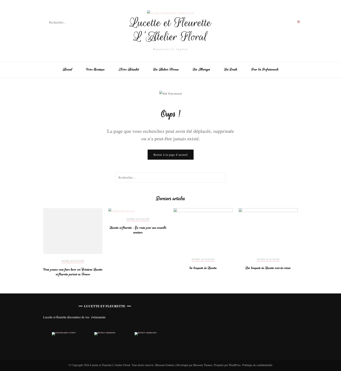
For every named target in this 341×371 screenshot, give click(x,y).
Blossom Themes (202, 365)
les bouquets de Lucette (203, 268)
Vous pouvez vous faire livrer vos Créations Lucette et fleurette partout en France (72, 272)
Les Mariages (201, 69)
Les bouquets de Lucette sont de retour (268, 268)
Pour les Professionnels (265, 69)
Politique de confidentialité (257, 365)
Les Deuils (230, 69)
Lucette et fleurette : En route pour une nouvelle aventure (138, 230)
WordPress (235, 365)
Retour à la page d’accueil (171, 154)
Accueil (67, 69)
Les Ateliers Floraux (166, 69)
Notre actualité (72, 261)
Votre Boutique (95, 69)
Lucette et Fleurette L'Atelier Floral (170, 29)
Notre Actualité (129, 69)
